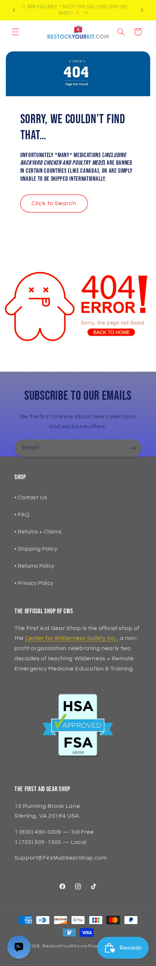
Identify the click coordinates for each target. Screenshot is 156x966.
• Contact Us (31, 497)
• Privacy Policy (34, 583)
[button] (15, 31)
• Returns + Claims (38, 532)
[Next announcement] (142, 10)
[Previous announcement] (14, 10)
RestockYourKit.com (64, 946)
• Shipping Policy (36, 549)
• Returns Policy (34, 566)
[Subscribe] (133, 448)
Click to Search (54, 203)
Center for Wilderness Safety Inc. (71, 638)
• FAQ (22, 514)
